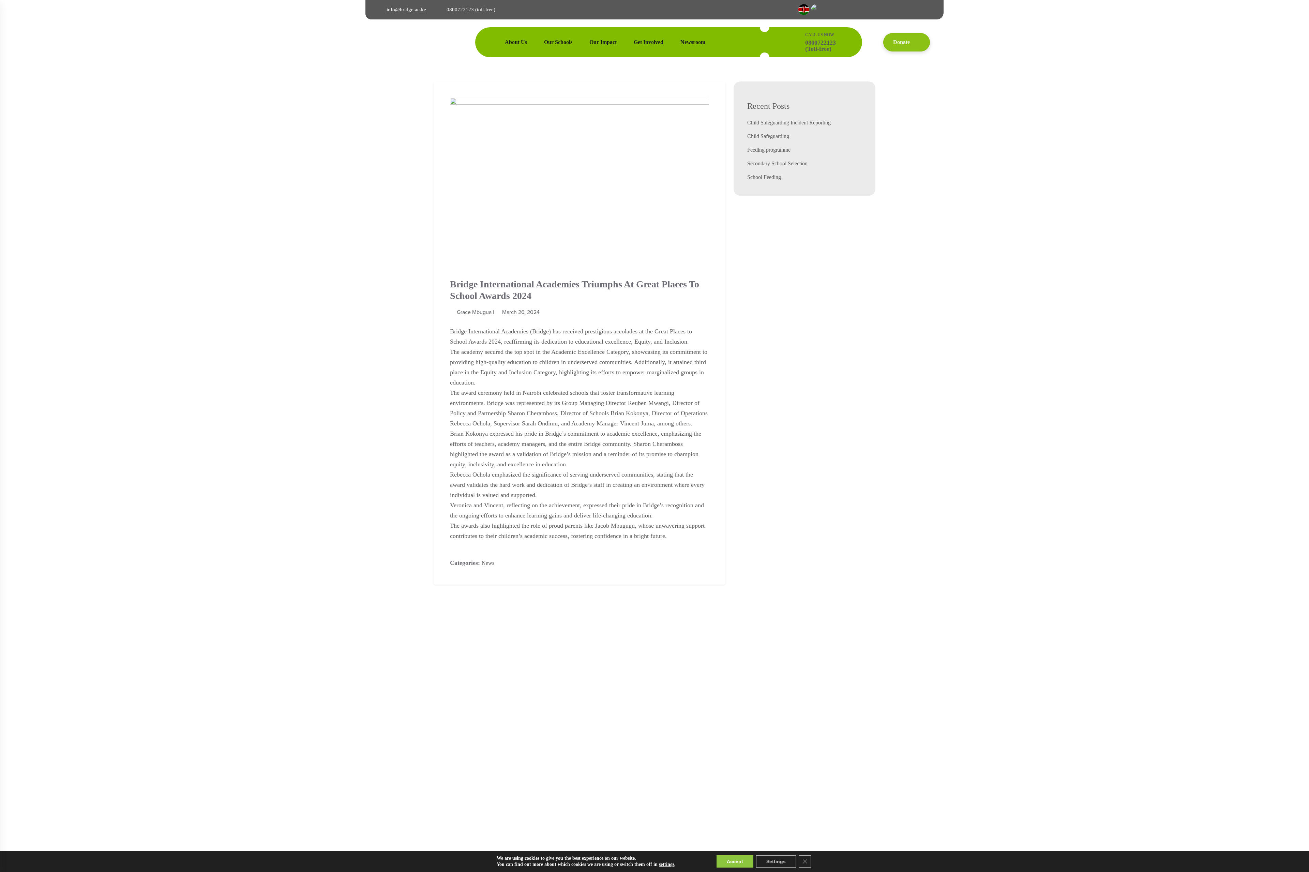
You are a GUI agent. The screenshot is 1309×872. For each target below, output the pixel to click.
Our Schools (558, 42)
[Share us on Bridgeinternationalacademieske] (847, 9)
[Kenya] (804, 9)
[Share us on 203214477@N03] (911, 9)
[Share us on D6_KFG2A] (927, 9)
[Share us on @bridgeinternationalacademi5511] (863, 9)
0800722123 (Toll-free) (471, 9)
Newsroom (692, 42)
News (488, 563)
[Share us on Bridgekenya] (879, 9)
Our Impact (603, 42)
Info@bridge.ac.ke (406, 9)
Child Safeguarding (768, 136)
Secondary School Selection (777, 163)
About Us (516, 42)
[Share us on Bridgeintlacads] (895, 9)
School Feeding (764, 177)
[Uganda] (816, 9)
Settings (776, 861)
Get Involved (648, 42)
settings (666, 864)
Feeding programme (769, 150)
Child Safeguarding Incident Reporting (789, 122)
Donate (901, 42)
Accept (735, 861)
